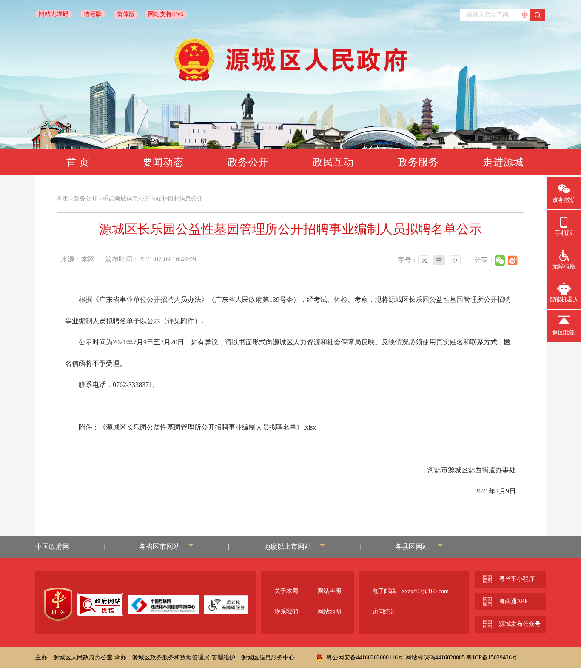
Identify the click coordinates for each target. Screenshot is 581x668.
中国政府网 (52, 546)
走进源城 (503, 162)
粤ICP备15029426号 (492, 657)
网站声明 (329, 591)
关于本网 (286, 591)
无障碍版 (564, 266)
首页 (62, 198)
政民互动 (333, 162)
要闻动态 (162, 162)
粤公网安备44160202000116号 (365, 657)
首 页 (77, 162)
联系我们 (286, 611)
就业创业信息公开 (179, 198)
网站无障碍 (53, 14)
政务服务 (418, 162)
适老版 (93, 14)
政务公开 (248, 162)
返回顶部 (564, 333)
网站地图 (329, 611)
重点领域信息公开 (126, 198)
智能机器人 (564, 299)
